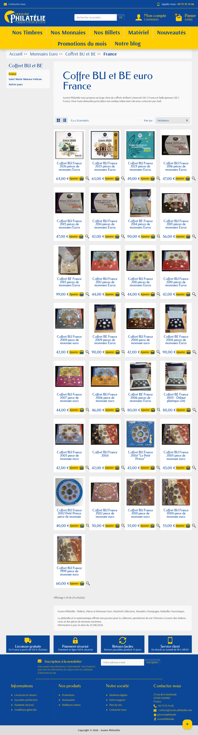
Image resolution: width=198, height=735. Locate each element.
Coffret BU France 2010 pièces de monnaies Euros (176, 282)
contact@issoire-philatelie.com (175, 710)
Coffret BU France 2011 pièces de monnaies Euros (140, 282)
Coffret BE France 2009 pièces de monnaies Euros (105, 339)
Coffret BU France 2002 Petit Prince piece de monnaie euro (69, 515)
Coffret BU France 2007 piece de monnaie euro (69, 397)
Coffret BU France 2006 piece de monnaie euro (104, 397)
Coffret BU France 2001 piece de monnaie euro (140, 513)
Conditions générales (26, 709)
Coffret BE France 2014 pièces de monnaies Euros (140, 224)
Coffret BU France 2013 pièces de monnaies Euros (176, 224)
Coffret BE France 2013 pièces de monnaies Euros (69, 282)
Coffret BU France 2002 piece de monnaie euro (104, 513)
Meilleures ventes (71, 705)
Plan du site (115, 705)
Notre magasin (117, 700)
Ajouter (73, 178)
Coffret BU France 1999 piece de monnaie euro (69, 571)
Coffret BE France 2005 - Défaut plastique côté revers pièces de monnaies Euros (176, 400)
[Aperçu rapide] (194, 179)
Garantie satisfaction (26, 700)
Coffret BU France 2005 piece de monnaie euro (69, 455)
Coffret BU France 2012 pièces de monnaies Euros (104, 282)
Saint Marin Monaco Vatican (25, 79)
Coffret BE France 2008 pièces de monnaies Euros (176, 339)
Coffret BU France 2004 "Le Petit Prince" (140, 455)
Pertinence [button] (163, 120)
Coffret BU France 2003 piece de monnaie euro (176, 455)
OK (120, 17)
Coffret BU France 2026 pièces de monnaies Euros (69, 166)
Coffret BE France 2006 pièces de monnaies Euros (140, 397)
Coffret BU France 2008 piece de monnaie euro (140, 339)
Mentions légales (118, 695)
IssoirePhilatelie (165, 719)
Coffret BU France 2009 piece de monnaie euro (69, 339)
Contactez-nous (17, 4)
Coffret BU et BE (26, 65)
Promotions (68, 695)
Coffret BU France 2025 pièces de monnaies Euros (104, 166)
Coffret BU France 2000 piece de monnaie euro (176, 513)
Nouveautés (68, 700)
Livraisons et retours (26, 695)
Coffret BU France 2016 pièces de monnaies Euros (176, 166)
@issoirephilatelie (166, 714)
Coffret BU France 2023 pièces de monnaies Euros (140, 166)
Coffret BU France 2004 (104, 453)
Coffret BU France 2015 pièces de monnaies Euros (69, 224)
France (12, 74)
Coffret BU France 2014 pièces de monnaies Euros (104, 224)
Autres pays (16, 84)
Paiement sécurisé (24, 705)
